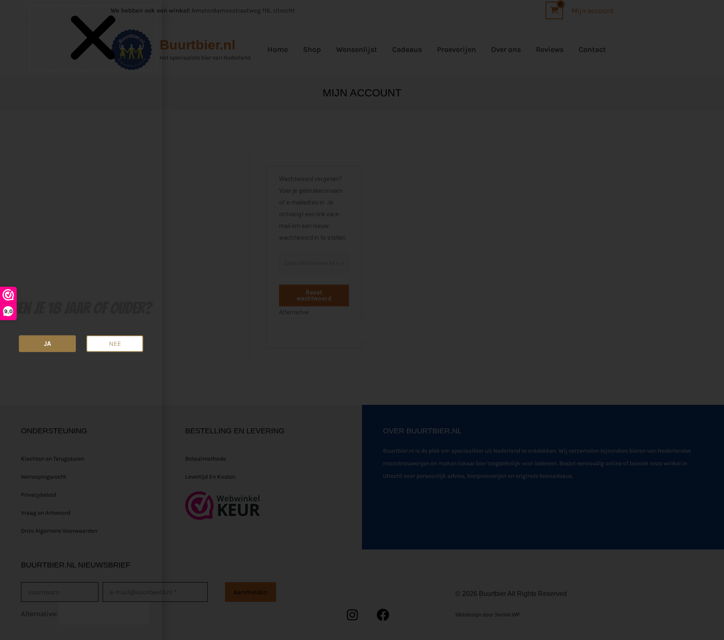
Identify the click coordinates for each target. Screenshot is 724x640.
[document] (362, 320)
